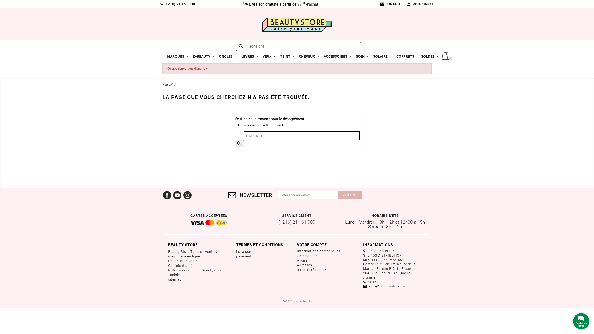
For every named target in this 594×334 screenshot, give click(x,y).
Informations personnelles (318, 251)
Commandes (307, 256)
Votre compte (312, 245)
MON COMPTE (420, 4)
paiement (244, 256)
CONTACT (390, 4)
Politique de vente (183, 261)
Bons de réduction (312, 270)
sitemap (174, 279)
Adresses (304, 265)
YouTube (177, 195)
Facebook (167, 195)
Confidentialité (180, 265)
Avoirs (302, 260)
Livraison (243, 252)
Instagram (187, 195)
